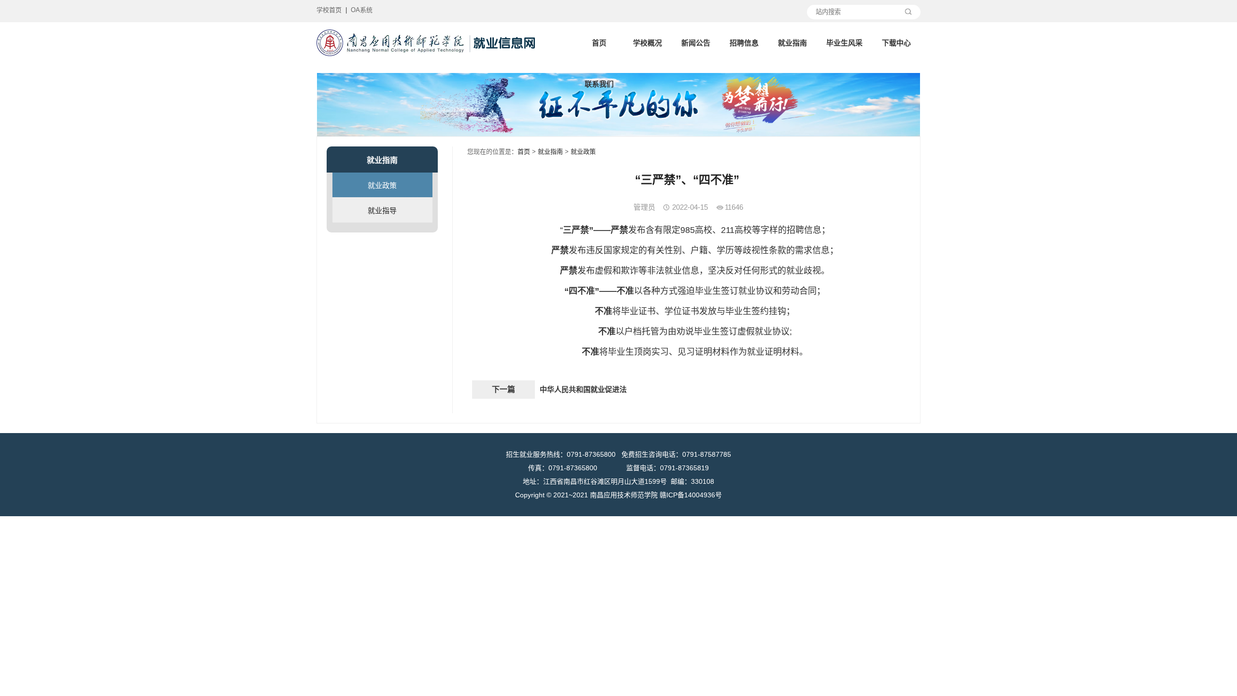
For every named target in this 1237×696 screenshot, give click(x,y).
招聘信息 (744, 43)
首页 (599, 43)
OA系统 (362, 10)
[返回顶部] (1227, 616)
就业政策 (382, 185)
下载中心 (896, 43)
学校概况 (647, 43)
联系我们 (599, 84)
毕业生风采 (844, 43)
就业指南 (792, 43)
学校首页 (329, 10)
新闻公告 (695, 43)
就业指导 (382, 210)
